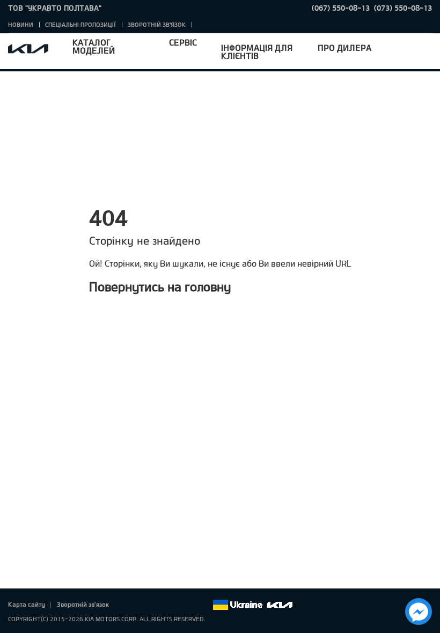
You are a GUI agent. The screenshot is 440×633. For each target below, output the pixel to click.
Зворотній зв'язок (157, 24)
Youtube (173, 605)
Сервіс (183, 42)
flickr (203, 605)
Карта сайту (26, 604)
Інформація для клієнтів (256, 51)
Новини (20, 24)
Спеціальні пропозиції (80, 24)
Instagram (188, 605)
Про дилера (344, 47)
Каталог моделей (93, 46)
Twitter (143, 605)
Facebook (128, 605)
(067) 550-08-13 (341, 7)
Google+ (158, 605)
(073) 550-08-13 (403, 7)
